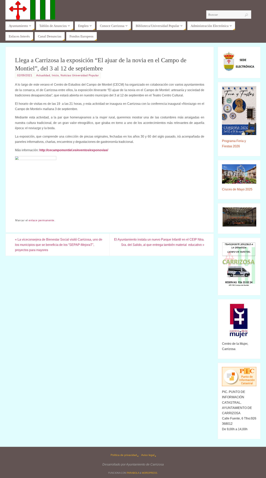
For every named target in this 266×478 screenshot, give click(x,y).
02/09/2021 (24, 75)
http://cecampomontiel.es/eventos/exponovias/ (74, 150)
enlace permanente (41, 220)
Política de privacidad (124, 455)
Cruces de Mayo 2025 (237, 189)
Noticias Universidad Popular (80, 75)
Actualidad (43, 75)
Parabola (133, 473)
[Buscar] (246, 15)
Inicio (55, 75)
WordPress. (150, 473)
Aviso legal (147, 455)
